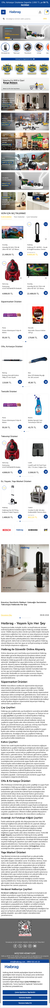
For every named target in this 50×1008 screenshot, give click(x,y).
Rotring (4, 373)
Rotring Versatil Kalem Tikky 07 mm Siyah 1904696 (10, 376)
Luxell (30, 463)
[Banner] (32, 530)
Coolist (4, 507)
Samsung (5, 284)
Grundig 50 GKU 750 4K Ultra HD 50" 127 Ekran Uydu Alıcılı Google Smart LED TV (11, 248)
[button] (8, 39)
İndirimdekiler (6, 217)
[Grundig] (25, 33)
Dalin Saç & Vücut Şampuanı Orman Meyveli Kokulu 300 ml (37, 421)
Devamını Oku (6, 615)
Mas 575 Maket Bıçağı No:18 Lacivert (36, 376)
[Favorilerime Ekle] (21, 239)
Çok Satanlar (32, 217)
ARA (45, 19)
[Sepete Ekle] (21, 254)
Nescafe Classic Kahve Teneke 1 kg (36, 331)
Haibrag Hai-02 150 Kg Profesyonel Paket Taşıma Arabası (38, 511)
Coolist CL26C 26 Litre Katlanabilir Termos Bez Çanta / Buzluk (11, 511)
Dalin (30, 418)
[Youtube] (35, 946)
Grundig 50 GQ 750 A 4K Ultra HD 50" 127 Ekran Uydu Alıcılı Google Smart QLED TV (36, 287)
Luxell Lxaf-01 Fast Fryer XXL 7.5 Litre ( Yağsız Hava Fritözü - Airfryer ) (38, 466)
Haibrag (30, 245)
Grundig (4, 245)
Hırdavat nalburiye (9, 893)
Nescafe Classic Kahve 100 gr (10, 331)
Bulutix (4, 418)
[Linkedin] (25, 946)
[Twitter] (20, 946)
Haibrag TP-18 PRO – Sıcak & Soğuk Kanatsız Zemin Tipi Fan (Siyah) (37, 248)
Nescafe (4, 328)
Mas (29, 373)
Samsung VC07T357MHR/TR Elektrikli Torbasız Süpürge (12, 287)
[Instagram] (30, 946)
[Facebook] (15, 946)
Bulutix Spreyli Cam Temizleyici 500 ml (9, 421)
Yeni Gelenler (19, 217)
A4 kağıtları (34, 846)
